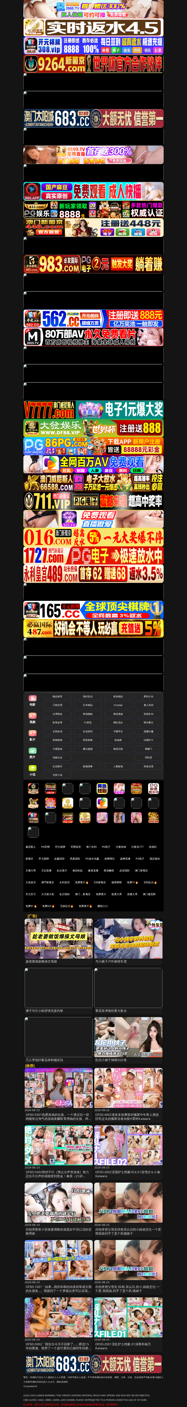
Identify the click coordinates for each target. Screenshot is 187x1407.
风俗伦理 (148, 766)
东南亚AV (149, 714)
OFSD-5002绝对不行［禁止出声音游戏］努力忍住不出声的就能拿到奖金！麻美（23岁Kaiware (57, 1176)
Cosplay (118, 705)
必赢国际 (59, 858)
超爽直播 (125, 858)
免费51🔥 (132, 882)
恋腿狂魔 (148, 731)
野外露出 (148, 722)
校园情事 (88, 766)
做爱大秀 (116, 894)
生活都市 (57, 766)
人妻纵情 (118, 766)
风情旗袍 (57, 740)
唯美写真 (118, 748)
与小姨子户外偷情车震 (111, 961)
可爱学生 (118, 731)
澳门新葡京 (141, 870)
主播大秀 (31, 870)
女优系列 (88, 731)
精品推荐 (57, 696)
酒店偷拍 (155, 858)
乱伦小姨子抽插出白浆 (111, 1060)
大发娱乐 (31, 882)
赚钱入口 (103, 906)
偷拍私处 (77, 870)
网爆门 (148, 748)
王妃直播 (46, 870)
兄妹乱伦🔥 (67, 906)
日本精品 (88, 705)
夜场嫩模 (109, 870)
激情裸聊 (116, 882)
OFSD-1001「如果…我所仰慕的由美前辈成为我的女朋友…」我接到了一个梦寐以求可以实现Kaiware (58, 1291)
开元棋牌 (60, 846)
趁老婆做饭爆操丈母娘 (41, 961)
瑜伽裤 (118, 740)
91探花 (87, 722)
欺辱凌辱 (57, 722)
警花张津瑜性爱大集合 (111, 1011)
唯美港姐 (118, 714)
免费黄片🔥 (85, 906)
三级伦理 (57, 705)
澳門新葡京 (47, 882)
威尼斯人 (31, 846)
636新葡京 (100, 882)
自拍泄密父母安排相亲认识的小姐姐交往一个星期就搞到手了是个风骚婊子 (128, 1231)
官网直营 (76, 846)
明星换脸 (88, 740)
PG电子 (106, 846)
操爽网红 (109, 858)
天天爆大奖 (47, 894)
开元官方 (31, 894)
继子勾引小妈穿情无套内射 (44, 1011)
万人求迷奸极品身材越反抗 (44, 1060)
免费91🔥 (31, 906)
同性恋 (148, 757)
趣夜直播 (93, 870)
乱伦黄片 (62, 870)
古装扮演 (57, 731)
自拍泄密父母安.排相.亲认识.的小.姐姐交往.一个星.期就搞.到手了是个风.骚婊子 (127, 1289)
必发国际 (124, 870)
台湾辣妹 (57, 714)
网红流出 (118, 722)
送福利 (153, 846)
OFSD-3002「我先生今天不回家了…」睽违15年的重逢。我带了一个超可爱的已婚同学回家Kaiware (57, 1348)
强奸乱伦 (88, 696)
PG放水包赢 (92, 858)
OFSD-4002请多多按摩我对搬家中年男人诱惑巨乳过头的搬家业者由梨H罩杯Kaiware (127, 1117)
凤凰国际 (75, 858)
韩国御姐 (88, 714)
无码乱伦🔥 (150, 882)
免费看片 (101, 894)
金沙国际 (64, 894)
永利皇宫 (64, 882)
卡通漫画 (57, 748)
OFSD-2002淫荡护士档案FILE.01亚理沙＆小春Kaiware (127, 1174)
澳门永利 (91, 846)
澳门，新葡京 (83, 894)
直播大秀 (132, 894)
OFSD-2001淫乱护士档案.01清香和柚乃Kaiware (123, 1346)
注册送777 (137, 846)
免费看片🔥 (82, 882)
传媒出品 (57, 757)
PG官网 (45, 846)
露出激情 (88, 748)
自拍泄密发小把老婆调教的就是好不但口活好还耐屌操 (59, 1231)
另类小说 (57, 775)
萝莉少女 (148, 696)
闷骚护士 (148, 740)
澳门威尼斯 (149, 894)
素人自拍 (148, 705)
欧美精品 (118, 696)
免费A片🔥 (48, 906)
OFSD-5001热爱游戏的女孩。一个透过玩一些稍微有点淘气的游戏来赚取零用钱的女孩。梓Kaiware (57, 1119)
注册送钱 (121, 846)
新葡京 (29, 858)
